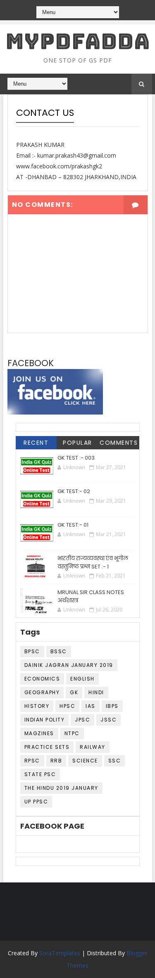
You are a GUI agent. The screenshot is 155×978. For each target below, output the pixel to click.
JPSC (82, 719)
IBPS (112, 706)
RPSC (32, 760)
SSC (114, 760)
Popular (77, 443)
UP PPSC (36, 801)
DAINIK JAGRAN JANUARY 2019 (68, 665)
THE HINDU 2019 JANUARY (61, 787)
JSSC (108, 719)
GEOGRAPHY (42, 692)
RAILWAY (92, 746)
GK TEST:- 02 (73, 491)
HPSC (67, 706)
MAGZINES (39, 733)
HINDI (96, 692)
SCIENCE (85, 760)
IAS (90, 706)
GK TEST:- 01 (72, 525)
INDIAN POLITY (44, 719)
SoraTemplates (59, 953)
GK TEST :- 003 (76, 458)
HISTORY (37, 706)
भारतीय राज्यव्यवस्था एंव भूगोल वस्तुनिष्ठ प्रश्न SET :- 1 (92, 562)
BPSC (32, 651)
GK (74, 692)
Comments (119, 443)
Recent (36, 443)
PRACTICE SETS (47, 746)
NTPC (72, 733)
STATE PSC (40, 774)
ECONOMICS (42, 678)
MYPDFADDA (77, 41)
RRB (56, 760)
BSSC (58, 651)
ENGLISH (82, 678)
